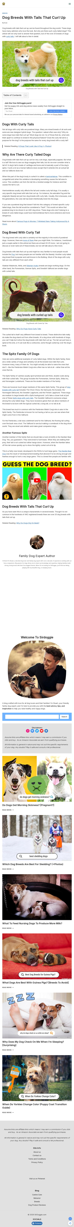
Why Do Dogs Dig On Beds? (27, 523)
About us (37, 1152)
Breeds (5, 13)
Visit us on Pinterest (37, 1179)
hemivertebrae (51, 176)
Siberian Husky (33, 266)
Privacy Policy (37, 1162)
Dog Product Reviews (37, 1205)
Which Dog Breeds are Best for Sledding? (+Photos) (32, 864)
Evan (5, 23)
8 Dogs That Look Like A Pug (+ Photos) (35, 146)
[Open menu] (70, 4)
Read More (8, 810)
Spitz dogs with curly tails (23, 398)
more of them (28, 240)
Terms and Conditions (37, 1159)
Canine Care (37, 1195)
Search (64, 717)
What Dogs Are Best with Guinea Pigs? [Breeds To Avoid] (35, 982)
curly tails (10, 36)
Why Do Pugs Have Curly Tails (28, 329)
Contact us (37, 1155)
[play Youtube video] (37, 480)
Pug (13, 254)
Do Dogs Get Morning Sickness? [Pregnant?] (28, 805)
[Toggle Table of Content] (24, 95)
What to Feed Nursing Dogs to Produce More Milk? (32, 923)
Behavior (37, 1198)
